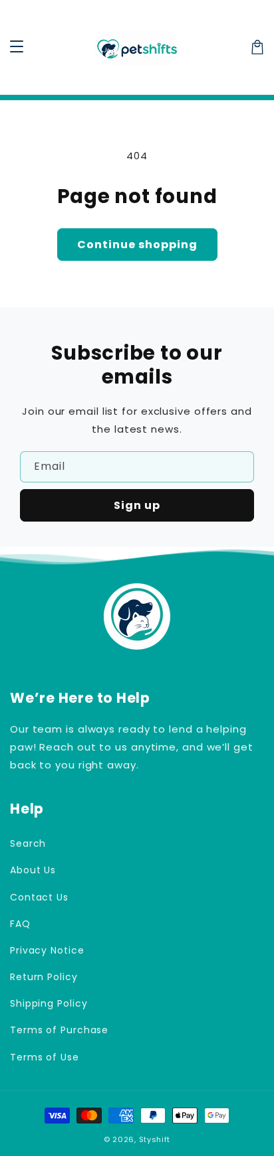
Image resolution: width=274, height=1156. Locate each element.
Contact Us (39, 897)
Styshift (155, 1139)
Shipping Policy (49, 1003)
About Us (33, 870)
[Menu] (16, 47)
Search (28, 843)
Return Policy (44, 976)
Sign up (137, 505)
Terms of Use (44, 1057)
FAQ (20, 923)
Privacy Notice (47, 950)
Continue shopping (137, 244)
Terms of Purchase (59, 1030)
